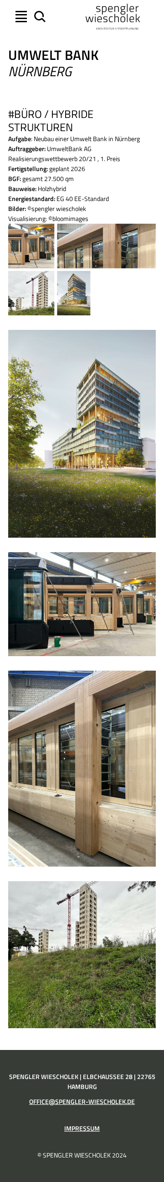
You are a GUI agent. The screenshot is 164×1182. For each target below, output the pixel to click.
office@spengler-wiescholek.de (82, 1102)
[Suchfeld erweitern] (38, 17)
